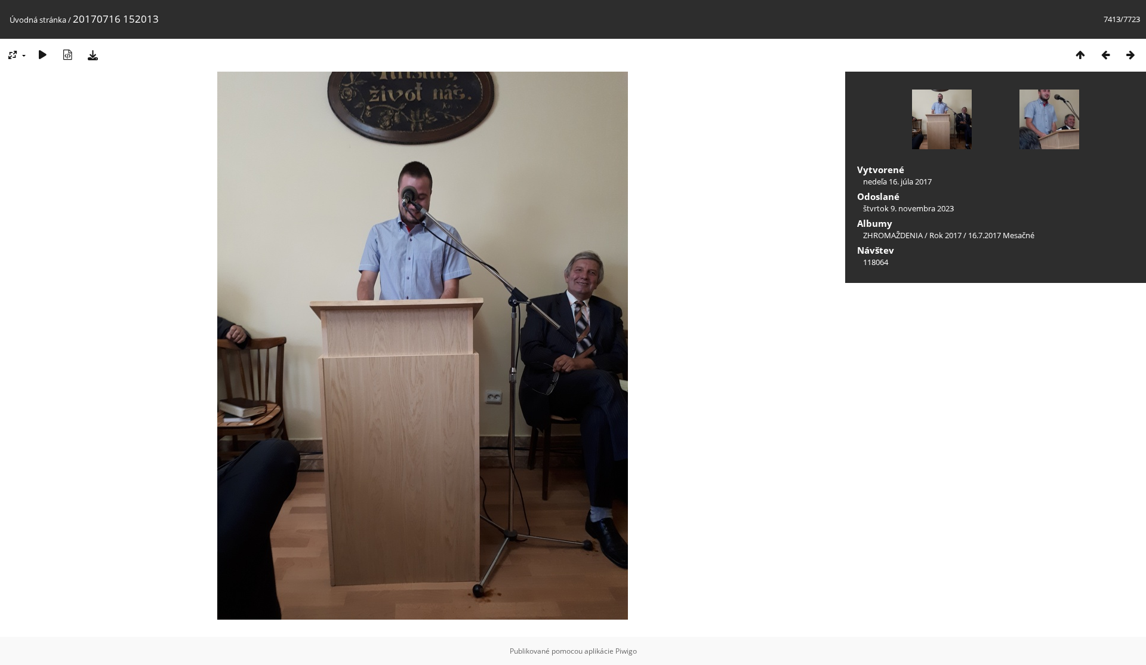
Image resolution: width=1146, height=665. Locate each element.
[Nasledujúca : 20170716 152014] (1130, 54)
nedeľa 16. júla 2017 (897, 181)
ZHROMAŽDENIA (893, 235)
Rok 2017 (945, 235)
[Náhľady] (1080, 54)
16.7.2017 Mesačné (1001, 235)
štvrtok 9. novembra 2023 (908, 208)
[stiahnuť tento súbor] (92, 54)
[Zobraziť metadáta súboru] (67, 54)
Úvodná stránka (38, 19)
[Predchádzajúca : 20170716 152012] (1105, 54)
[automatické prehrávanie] (42, 54)
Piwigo (626, 651)
